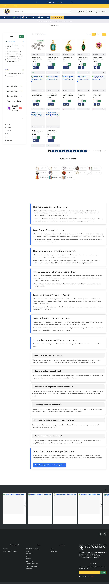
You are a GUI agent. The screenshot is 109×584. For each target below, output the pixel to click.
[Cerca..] (69, 11)
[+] (36, 64)
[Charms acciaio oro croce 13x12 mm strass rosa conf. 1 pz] (99, 82)
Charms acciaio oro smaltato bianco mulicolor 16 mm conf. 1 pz (83, 94)
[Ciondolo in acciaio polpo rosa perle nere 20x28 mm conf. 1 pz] (68, 82)
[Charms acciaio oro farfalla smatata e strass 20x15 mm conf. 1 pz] (68, 46)
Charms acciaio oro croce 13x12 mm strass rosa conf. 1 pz (98, 94)
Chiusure (55, 168)
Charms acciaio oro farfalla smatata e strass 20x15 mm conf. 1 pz (67, 58)
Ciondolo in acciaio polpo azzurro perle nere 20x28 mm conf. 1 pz (53, 94)
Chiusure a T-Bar (83, 172)
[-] (36, 65)
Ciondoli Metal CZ (43, 172)
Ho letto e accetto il (86, 576)
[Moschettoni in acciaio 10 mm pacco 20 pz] (39, 504)
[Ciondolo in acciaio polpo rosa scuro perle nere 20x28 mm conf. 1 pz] (38, 82)
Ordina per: (88, 34)
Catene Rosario (69, 172)
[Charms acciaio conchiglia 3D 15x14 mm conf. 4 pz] (38, 46)
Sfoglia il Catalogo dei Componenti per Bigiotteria (49, 465)
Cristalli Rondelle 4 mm (57, 177)
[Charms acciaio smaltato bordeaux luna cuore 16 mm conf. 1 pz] (53, 118)
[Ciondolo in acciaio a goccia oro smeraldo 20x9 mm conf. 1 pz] (83, 46)
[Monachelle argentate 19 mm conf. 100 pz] (65, 504)
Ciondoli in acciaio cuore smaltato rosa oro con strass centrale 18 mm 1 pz (98, 58)
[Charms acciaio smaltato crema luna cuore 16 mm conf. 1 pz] (38, 118)
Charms (60, 21)
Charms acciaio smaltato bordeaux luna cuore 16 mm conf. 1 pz (52, 131)
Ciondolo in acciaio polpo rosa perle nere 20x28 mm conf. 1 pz (68, 94)
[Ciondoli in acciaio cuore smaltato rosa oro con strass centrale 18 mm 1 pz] (99, 46)
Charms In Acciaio (70, 168)
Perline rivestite (96, 168)
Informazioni (14, 545)
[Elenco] (34, 34)
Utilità (38, 545)
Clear (22, 36)
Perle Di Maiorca (83, 168)
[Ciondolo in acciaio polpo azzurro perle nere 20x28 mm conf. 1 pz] (53, 82)
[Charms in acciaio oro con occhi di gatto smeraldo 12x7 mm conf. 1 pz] (53, 46)
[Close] (107, 2)
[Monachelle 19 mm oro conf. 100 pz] (13, 503)
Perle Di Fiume (69, 177)
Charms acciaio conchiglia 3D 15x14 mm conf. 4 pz (37, 58)
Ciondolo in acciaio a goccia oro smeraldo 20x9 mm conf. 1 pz (83, 58)
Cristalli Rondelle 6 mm (44, 177)
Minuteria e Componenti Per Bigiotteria (49, 21)
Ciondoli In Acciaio (96, 172)
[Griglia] (31, 34)
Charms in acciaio (10, 41)
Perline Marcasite (56, 172)
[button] (72, 2)
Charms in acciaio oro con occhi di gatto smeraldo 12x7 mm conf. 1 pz (53, 58)
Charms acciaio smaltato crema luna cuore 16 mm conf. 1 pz (37, 131)
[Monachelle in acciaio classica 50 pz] (89, 503)
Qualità (7, 70)
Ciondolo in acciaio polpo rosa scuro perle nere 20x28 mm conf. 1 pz (37, 94)
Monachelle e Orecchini (44, 168)
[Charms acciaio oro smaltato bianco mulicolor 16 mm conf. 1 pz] (83, 82)
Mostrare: (99, 34)
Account (62, 545)
